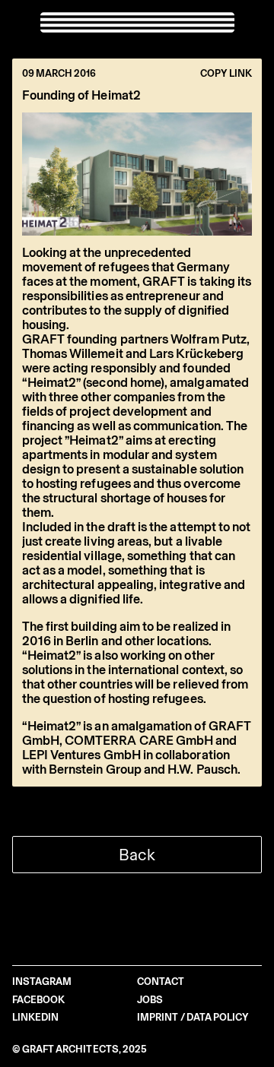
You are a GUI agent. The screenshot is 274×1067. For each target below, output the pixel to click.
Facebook (38, 999)
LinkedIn (35, 1017)
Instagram (42, 981)
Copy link (226, 73)
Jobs (150, 999)
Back (137, 854)
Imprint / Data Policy (193, 1017)
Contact (160, 981)
